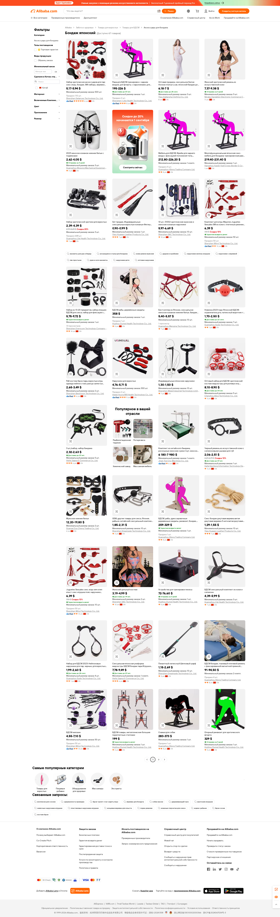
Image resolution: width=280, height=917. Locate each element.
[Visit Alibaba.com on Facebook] (208, 869)
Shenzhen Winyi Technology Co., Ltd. (221, 243)
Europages (182, 904)
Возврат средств (172, 851)
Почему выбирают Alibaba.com (50, 835)
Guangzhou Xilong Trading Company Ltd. (176, 169)
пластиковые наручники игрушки (85, 808)
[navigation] (47, 393)
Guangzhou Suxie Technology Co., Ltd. (221, 325)
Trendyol (171, 904)
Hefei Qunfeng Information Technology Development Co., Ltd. (224, 466)
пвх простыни (75, 260)
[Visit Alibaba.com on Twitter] (220, 869)
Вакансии (41, 851)
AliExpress (98, 904)
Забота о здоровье (84, 27)
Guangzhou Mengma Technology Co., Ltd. (177, 326)
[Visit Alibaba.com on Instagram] (226, 869)
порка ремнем (146, 808)
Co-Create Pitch (43, 840)
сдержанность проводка (74, 802)
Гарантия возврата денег (90, 840)
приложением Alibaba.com (187, 891)
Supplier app (146, 891)
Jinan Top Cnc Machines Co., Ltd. (173, 461)
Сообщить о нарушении (175, 865)
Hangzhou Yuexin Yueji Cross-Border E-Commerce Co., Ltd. (224, 165)
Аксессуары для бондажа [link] (156, 27)
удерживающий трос (180, 802)
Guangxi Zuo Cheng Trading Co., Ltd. (82, 528)
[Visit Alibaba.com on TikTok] (237, 869)
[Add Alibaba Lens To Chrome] (80, 891)
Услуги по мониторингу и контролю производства (96, 861)
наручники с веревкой (227, 254)
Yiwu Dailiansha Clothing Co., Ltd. (173, 97)
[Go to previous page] (147, 759)
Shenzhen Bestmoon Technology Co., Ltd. (85, 393)
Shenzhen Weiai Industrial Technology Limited (178, 391)
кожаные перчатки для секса (173, 808)
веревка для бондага (135, 802)
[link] (276, 889)
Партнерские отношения (219, 857)
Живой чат (169, 840)
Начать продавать (215, 840)
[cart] (198, 11)
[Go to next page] (164, 759)
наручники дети (122, 260)
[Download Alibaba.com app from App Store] (212, 891)
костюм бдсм (42, 815)
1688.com (110, 904)
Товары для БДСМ (130, 27)
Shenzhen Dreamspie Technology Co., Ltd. (131, 531)
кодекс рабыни (200, 808)
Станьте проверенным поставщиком (224, 851)
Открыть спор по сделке (175, 846)
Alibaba (68, 27)
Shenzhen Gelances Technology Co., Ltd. (84, 98)
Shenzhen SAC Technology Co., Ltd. (174, 234)
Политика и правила (88, 868)
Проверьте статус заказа (218, 846)
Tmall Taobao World (125, 904)
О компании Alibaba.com (48, 829)
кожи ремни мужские (145, 254)
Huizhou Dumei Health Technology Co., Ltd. (131, 323)
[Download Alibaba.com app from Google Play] (234, 891)
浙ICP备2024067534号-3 (214, 912)
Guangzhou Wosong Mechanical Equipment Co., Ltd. (86, 168)
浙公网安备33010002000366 (187, 912)
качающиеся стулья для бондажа (114, 254)
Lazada (140, 904)
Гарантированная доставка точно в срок (95, 847)
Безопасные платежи (89, 835)
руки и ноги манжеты (99, 260)
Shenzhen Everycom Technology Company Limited (86, 328)
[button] (159, 11)
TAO (163, 904)
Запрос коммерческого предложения (139, 844)
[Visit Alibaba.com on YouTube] (232, 869)
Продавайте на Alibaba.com (219, 835)
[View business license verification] (166, 912)
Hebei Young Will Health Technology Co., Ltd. (132, 394)
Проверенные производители (136, 838)
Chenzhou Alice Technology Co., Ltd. (221, 396)
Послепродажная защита (91, 854)
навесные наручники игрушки (49, 808)
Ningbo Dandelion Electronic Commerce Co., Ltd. (224, 97)
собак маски (157, 802)
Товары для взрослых (108, 27)
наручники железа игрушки (198, 254)
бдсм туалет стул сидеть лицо (105, 802)
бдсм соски (220, 808)
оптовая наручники (146, 260)
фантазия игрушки (205, 802)
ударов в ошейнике (170, 254)
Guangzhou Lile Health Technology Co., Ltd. (85, 238)
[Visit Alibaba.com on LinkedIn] (214, 869)
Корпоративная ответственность (52, 846)
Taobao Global (152, 904)
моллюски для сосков (46, 802)
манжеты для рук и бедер (80, 254)
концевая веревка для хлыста (119, 808)
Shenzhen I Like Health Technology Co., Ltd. (132, 100)
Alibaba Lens (52, 891)
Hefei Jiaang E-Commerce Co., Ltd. (82, 460)
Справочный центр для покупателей (181, 835)
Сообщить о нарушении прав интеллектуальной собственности (180, 858)
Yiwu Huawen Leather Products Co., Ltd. (130, 234)
